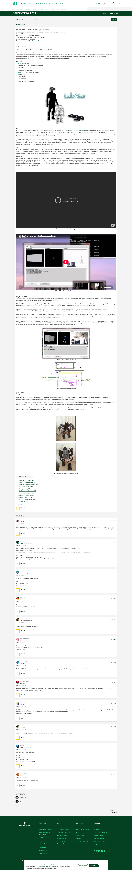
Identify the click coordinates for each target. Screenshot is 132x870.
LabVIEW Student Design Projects (24, 476)
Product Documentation (100, 832)
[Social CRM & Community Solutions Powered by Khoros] (113, 811)
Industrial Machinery (44, 844)
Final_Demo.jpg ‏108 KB (25, 488)
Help (117, 13)
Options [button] (113, 520)
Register (105, 13)
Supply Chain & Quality (81, 842)
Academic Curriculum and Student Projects (37, 9)
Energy (41, 841)
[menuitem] (23, 3)
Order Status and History (64, 832)
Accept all (93, 865)
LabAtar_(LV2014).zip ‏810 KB (27, 486)
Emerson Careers (80, 835)
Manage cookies (83, 865)
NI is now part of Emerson (82, 829)
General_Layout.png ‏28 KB (26, 493)
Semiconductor (43, 850)
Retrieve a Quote (62, 835)
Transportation (43, 853)
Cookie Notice (51, 866)
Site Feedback (98, 845)
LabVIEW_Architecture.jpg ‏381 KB (28, 484)
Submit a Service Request (101, 842)
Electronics (42, 837)
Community (8, 9)
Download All (20, 504)
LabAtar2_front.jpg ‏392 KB (26, 495)
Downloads (97, 829)
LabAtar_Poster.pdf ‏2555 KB (27, 482)
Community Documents (18, 9)
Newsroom (78, 838)
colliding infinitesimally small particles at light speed (71, 130)
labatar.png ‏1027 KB (24, 501)
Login (111, 13)
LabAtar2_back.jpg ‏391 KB (26, 497)
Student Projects (55, 9)
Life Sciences (42, 847)
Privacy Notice (42, 866)
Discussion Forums (99, 835)
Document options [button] (20, 24)
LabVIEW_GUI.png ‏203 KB (26, 480)
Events (77, 845)
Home (2, 9)
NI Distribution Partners (63, 829)
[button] (18, 508)
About (77, 832)
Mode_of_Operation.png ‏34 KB (27, 491)
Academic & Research (45, 829)
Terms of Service (61, 838)
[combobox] (68, 19)
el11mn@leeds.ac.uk (33, 41)
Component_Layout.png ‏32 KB (27, 499)
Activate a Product (99, 838)
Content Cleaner (62, 32)
